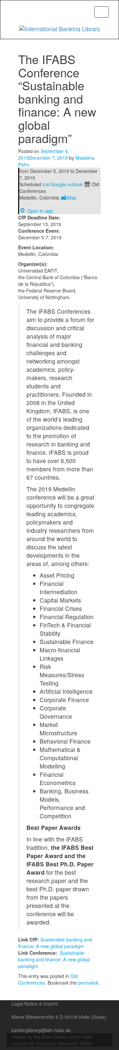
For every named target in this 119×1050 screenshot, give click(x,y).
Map (71, 197)
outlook (75, 184)
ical (46, 184)
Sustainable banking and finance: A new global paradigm (55, 942)
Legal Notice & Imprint (35, 1003)
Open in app (39, 210)
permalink (88, 982)
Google (58, 184)
